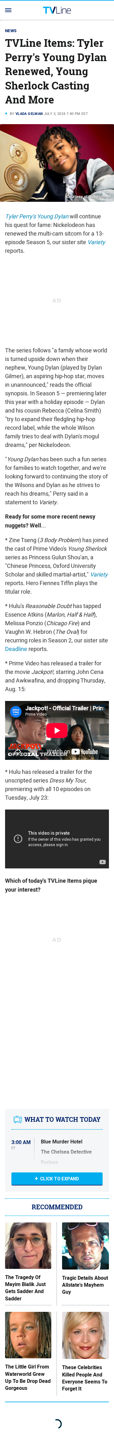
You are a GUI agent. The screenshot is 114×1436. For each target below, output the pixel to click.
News (11, 31)
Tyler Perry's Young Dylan (36, 216)
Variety (96, 242)
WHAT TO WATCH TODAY (62, 1119)
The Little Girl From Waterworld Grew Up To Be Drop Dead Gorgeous (28, 1377)
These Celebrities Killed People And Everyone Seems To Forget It (84, 1378)
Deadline (16, 649)
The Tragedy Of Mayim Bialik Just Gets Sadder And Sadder (25, 1288)
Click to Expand (59, 1179)
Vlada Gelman (29, 113)
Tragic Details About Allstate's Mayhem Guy (85, 1285)
